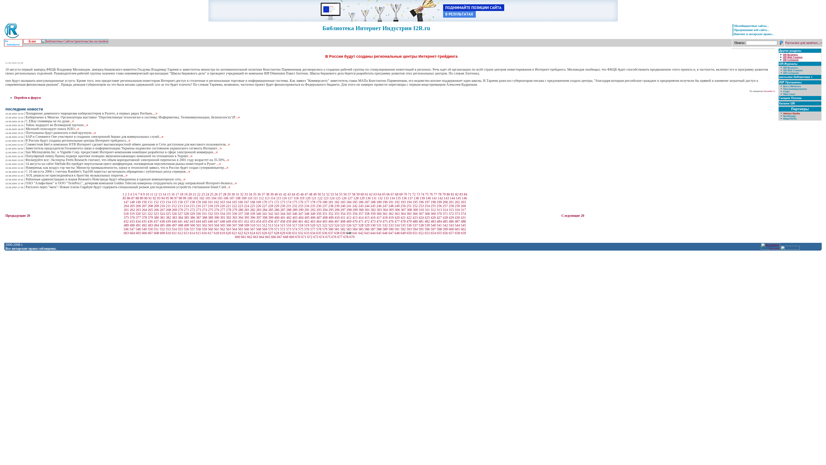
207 (144, 206)
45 (297, 194)
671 (303, 237)
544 (457, 225)
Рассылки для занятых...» (803, 43)
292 (313, 210)
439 (168, 221)
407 (319, 217)
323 (156, 213)
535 (403, 225)
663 (255, 237)
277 (222, 210)
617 (210, 233)
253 (421, 206)
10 (147, 194)
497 (174, 225)
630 (288, 233)
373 (457, 213)
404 (301, 217)
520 (312, 225)
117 (290, 198)
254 (427, 206)
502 (204, 225)
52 (328, 194)
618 (216, 233)
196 (421, 202)
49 (315, 194)
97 (176, 198)
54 (336, 194)
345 (288, 213)
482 (427, 221)
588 (379, 229)
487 (457, 221)
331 (204, 213)
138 (416, 198)
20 (190, 194)
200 (445, 202)
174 (288, 202)
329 (192, 213)
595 (421, 229)
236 (318, 206)
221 (228, 206)
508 (240, 225)
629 (282, 233)
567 (252, 229)
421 (403, 217)
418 (385, 217)
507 (234, 225)
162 (216, 202)
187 (367, 202)
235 (312, 206)
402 (288, 217)
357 (361, 213)
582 (342, 229)
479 (409, 221)
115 (278, 198)
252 (415, 206)
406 (313, 217)
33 (246, 194)
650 (409, 233)
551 (156, 229)
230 (282, 206)
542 (445, 225)
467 (336, 221)
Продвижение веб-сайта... (751, 30)
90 (146, 198)
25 (211, 194)
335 (228, 213)
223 (240, 206)
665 (267, 237)
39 (272, 194)
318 (126, 213)
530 (373, 225)
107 (231, 198)
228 (270, 206)
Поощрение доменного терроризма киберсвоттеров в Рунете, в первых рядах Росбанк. (91, 113)
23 (203, 194)
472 (367, 221)
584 (355, 229)
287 (282, 210)
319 (132, 213)
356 (355, 213)
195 (415, 202)
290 (301, 210)
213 (180, 206)
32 (241, 194)
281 (246, 210)
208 (150, 206)
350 (318, 213)
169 (258, 202)
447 (216, 221)
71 (409, 194)
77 (435, 194)
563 (228, 229)
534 (397, 225)
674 (321, 237)
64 (379, 194)
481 (421, 221)
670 (297, 237)
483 (433, 221)
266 (156, 210)
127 (350, 198)
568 (258, 229)
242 (355, 206)
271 (186, 210)
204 (126, 206)
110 (249, 198)
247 (385, 206)
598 (439, 229)
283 (258, 210)
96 (171, 198)
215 (192, 206)
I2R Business (790, 68)
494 (156, 225)
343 (276, 213)
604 (132, 233)
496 (168, 225)
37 (263, 194)
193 (403, 202)
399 (270, 217)
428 (445, 217)
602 (463, 229)
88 (137, 198)
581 (336, 229)
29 (229, 194)
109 (244, 198)
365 (409, 213)
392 (228, 217)
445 (204, 221)
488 (463, 221)
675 (327, 237)
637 (330, 233)
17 (177, 194)
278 (228, 210)
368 (427, 213)
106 (225, 198)
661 (243, 237)
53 (332, 194)
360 (379, 213)
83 (461, 194)
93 (158, 198)
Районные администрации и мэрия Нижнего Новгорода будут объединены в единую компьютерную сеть (105, 179)
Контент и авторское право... (754, 34)
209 (156, 206)
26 (216, 194)
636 (324, 233)
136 (404, 198)
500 (192, 225)
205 (132, 206)
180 (324, 202)
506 (228, 225)
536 (409, 225)
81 (452, 194)
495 (162, 225)
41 (280, 194)
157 (186, 202)
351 (324, 213)
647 (391, 233)
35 (254, 194)
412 (348, 217)
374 (463, 213)
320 (138, 213)
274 (204, 210)
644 (373, 233)
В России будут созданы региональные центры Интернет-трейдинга (77, 140)
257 (445, 206)
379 (150, 217)
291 (307, 210)
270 (180, 210)
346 (294, 213)
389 (210, 217)
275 (210, 210)
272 (192, 210)
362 (391, 213)
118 (296, 198)
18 (181, 194)
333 (216, 213)
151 (150, 202)
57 (349, 194)
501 (198, 225)
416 (373, 217)
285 (270, 210)
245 (373, 206)
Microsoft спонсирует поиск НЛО (52, 129)
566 (246, 229)
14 (164, 194)
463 (312, 221)
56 (345, 194)
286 (276, 210)
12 (155, 194)
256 (439, 206)
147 (126, 202)
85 (124, 198)
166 (240, 202)
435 (144, 221)
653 (427, 233)
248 (391, 206)
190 (385, 202)
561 (216, 229)
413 (355, 217)
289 (294, 210)
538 (421, 225)
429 (451, 217)
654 (433, 233)
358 (367, 213)
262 (132, 210)
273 (198, 210)
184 (348, 202)
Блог (32, 41)
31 (237, 194)
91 (150, 198)
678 (345, 237)
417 (379, 217)
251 (409, 206)
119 (301, 198)
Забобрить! (13, 44)
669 (291, 237)
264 (144, 210)
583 (348, 229)
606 (144, 233)
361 (385, 213)
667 (279, 237)
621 (234, 233)
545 (463, 225)
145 (458, 198)
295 (331, 210)
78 (439, 194)
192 (397, 202)
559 (204, 229)
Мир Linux (789, 94)
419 (391, 217)
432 (126, 221)
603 (126, 233)
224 (246, 206)
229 (276, 206)
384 (180, 217)
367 (421, 213)
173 (282, 202)
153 (162, 202)
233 (300, 206)
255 (433, 206)
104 (213, 198)
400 (276, 217)
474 (379, 221)
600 (451, 229)
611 (174, 233)
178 (312, 202)
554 (174, 229)
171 (270, 202)
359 (373, 213)
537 (415, 225)
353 (336, 213)
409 (331, 217)
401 (282, 217)
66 (388, 194)
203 (463, 202)
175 (294, 202)
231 (288, 206)
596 (427, 229)
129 (362, 198)
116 (284, 198)
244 (367, 206)
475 (385, 221)
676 (333, 237)
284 (264, 210)
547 (132, 229)
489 (126, 225)
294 (325, 210)
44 (293, 194)
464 (318, 221)
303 (379, 210)
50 (319, 194)
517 (294, 225)
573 (288, 229)
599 (445, 229)
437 (156, 221)
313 (439, 210)
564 (234, 229)
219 (216, 206)
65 (383, 194)
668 (285, 237)
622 (240, 233)
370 (439, 213)
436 (150, 221)
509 (246, 225)
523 (330, 225)
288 (288, 210)
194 (409, 202)
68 (396, 194)
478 (403, 221)
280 (240, 210)
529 (367, 225)
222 (234, 206)
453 (252, 221)
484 (439, 221)
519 (306, 225)
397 (258, 217)
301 (367, 210)
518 (300, 225)
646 (385, 233)
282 (252, 210)
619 (222, 233)
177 (306, 202)
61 (366, 194)
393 (234, 217)
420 (397, 217)
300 (361, 210)
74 (422, 194)
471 (361, 221)
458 (282, 221)
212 (174, 206)
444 (198, 221)
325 (168, 213)
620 (228, 233)
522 (324, 225)
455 (264, 221)
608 (156, 233)
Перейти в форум (27, 97)
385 (186, 217)
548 (138, 229)
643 (367, 233)
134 (392, 198)
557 (192, 229)
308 (409, 210)
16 (173, 194)
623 (246, 233)
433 (132, 221)
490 (132, 225)
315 (451, 210)
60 (362, 194)
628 (276, 233)
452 (246, 221)
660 (237, 237)
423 (415, 217)
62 (371, 194)
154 (168, 202)
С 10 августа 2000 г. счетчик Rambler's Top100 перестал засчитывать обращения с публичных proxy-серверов (108, 171)
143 (446, 198)
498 (180, 225)
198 (433, 202)
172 (276, 202)
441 (180, 221)
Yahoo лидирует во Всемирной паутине (57, 125)
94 (163, 198)
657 (451, 233)
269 (174, 210)
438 (162, 221)
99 (184, 198)
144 (452, 198)
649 (403, 233)
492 (144, 225)
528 (361, 225)
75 (426, 194)
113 (267, 198)
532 (385, 225)
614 (192, 233)
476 (391, 221)
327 (180, 213)
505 (222, 225)
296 (337, 210)
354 (342, 213)
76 (431, 194)
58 (353, 194)
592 (403, 229)
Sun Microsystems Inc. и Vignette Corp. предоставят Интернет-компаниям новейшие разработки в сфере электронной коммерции (121, 152)
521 (318, 225)
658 (457, 233)
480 (415, 221)
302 (373, 210)
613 (186, 233)
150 (144, 202)
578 (318, 229)
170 (264, 202)
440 (174, 221)
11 (151, 194)
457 (276, 221)
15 (168, 194)
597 (433, 229)
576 (306, 229)
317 (463, 210)
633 (306, 233)
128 (356, 198)
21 (194, 194)
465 (324, 221)
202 (457, 202)
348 (306, 213)
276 (216, 210)
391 (222, 217)
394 (240, 217)
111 (255, 198)
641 (355, 233)
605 (138, 233)
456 (270, 221)
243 (361, 206)
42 (285, 194)
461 (300, 221)
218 (210, 206)
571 (276, 229)
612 (180, 233)
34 (250, 194)
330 (198, 213)
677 (339, 237)
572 (282, 229)
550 (150, 229)
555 (180, 229)
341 (264, 213)
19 (186, 194)
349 (312, 213)
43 (289, 194)
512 (264, 225)
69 (401, 194)
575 (300, 229)
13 (160, 194)
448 (222, 221)
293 (319, 210)
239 (336, 206)
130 (368, 198)
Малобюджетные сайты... (751, 26)
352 (330, 213)
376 (132, 217)
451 (240, 221)
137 (410, 198)
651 (415, 233)
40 (276, 194)
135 (398, 198)
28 (224, 194)
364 (403, 213)
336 (234, 213)
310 (421, 210)
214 (186, 206)
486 (451, 221)
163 (222, 202)
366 (415, 213)
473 (373, 221)
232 (294, 206)
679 (351, 237)
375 (126, 217)
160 (204, 202)
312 (433, 210)
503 (210, 225)
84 (465, 194)
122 (319, 198)
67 (392, 194)
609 (162, 233)
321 (144, 213)
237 (324, 206)
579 (324, 229)
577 (312, 229)
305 (391, 210)
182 (336, 202)
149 (138, 202)
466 (330, 221)
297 (343, 210)
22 (198, 194)
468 (342, 221)
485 (445, 221)
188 (373, 202)
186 (361, 202)
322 (150, 213)
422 (409, 217)
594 (415, 229)
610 (168, 233)
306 (397, 210)
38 (267, 194)
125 (338, 198)
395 (246, 217)
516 (288, 225)
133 (386, 198)
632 (300, 233)
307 (403, 210)
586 (367, 229)
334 (222, 213)
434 (138, 221)
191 (391, 202)
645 (379, 233)
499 (186, 225)
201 (451, 202)
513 (270, 225)
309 (415, 210)
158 (192, 202)
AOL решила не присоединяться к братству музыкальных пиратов (77, 175)
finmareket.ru (769, 91)
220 (222, 206)
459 (288, 221)
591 (397, 229)
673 (315, 237)
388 (204, 217)
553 (168, 229)
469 (348, 221)
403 (294, 217)
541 (439, 225)
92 (154, 198)
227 (264, 206)
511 (258, 225)
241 (348, 206)
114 (272, 198)
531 (379, 225)
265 (150, 210)
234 (306, 206)
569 (264, 229)
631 (294, 233)
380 (156, 217)
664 (261, 237)
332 (210, 213)
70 (405, 194)
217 (204, 206)
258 (451, 206)
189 (379, 202)
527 (355, 225)
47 (306, 194)
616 (204, 233)
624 (252, 233)
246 (379, 206)
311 (427, 210)
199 (439, 202)
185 (355, 202)
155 (174, 202)
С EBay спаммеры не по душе (50, 121)
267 (162, 210)
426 (433, 217)
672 (309, 237)
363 (397, 213)
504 (216, 225)
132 (380, 198)
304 (385, 210)
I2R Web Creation (793, 70)
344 (282, 213)
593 (409, 229)
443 (192, 221)
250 (403, 206)
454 (258, 221)
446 (210, 221)
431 (463, 217)
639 (342, 233)
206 (138, 206)
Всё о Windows (792, 86)
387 (198, 217)
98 (180, 198)
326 (174, 213)
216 (198, 206)
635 (318, 233)
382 (168, 217)
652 (421, 233)
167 (246, 202)
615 (198, 233)
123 (325, 198)
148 (132, 202)
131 (374, 198)
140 (428, 198)
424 (421, 217)
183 (342, 202)
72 (414, 194)
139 (422, 198)
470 (355, 221)
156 (180, 202)
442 (186, 221)
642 (361, 233)
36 (259, 194)
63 (375, 194)
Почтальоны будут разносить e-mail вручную (61, 133)
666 (273, 237)
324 (162, 213)
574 (294, 229)
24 (207, 194)
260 (463, 206)
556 (186, 229)
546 (126, 229)
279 (234, 210)
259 (457, 206)
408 (325, 217)
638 (336, 233)
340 (258, 213)
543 (451, 225)
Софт (786, 91)
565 (240, 229)
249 (397, 206)
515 (282, 225)
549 (144, 229)
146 (464, 198)
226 (258, 206)
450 (234, 221)
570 (270, 229)
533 (391, 225)
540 (433, 225)
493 (150, 225)
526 (348, 225)
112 (261, 198)
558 (198, 229)
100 (189, 198)
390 (216, 217)
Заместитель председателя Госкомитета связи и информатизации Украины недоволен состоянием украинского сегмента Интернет (123, 148)
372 (451, 213)
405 (307, 217)
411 (343, 217)
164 (228, 202)
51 (323, 194)
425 (427, 217)
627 (270, 233)
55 (340, 194)
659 (463, 233)
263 (138, 210)
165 (234, 202)
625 (258, 233)
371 (445, 213)
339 (252, 213)
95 (167, 198)
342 (270, 213)
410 (337, 217)
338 (246, 213)
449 (228, 221)
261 (126, 210)
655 (439, 233)
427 (439, 217)
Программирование (795, 89)
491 (138, 225)
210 (162, 206)
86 (128, 198)
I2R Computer (791, 73)
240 (342, 206)
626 (264, 233)
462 (306, 221)
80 (448, 194)
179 (318, 202)
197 (427, 202)
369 (433, 213)
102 (201, 198)
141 (434, 198)
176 (300, 202)
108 (237, 198)
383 (174, 217)
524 (336, 225)
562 (222, 229)
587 (373, 229)
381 (162, 217)
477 (397, 221)
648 (397, 233)
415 (367, 217)
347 (300, 213)
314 (445, 210)
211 (168, 206)
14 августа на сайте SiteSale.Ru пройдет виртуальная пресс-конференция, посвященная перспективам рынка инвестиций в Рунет (123, 164)
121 (313, 198)
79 (444, 194)
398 (264, 217)
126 (344, 198)
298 (349, 210)
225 (252, 206)
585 (361, 229)
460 (294, 221)
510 (252, 225)
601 (457, 229)
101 (195, 198)
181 (330, 202)
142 (440, 198)
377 (138, 217)
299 (355, 210)
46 (302, 194)
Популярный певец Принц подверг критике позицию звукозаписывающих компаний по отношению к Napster (109, 156)
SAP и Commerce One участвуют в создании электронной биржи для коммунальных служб (94, 136)
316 (457, 210)
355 (348, 213)
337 (240, 213)
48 (310, 194)
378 (144, 217)
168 (252, 202)
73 (418, 194)
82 (457, 194)
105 (219, 198)
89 (141, 198)
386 (192, 217)
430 (457, 217)
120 (307, 198)
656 (445, 233)
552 (162, 229)
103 (207, 198)
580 (330, 229)
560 (210, 229)
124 (331, 198)
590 (391, 229)
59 (358, 194)
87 (133, 198)
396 (252, 217)
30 (233, 194)
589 (385, 229)
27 (220, 194)
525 (342, 225)
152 (156, 202)
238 (330, 206)
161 (210, 202)
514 (276, 225)
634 (312, 233)
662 (249, 237)
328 (186, 213)
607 (150, 233)
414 (361, 217)
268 (168, 210)
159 (198, 202)
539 (427, 225)
